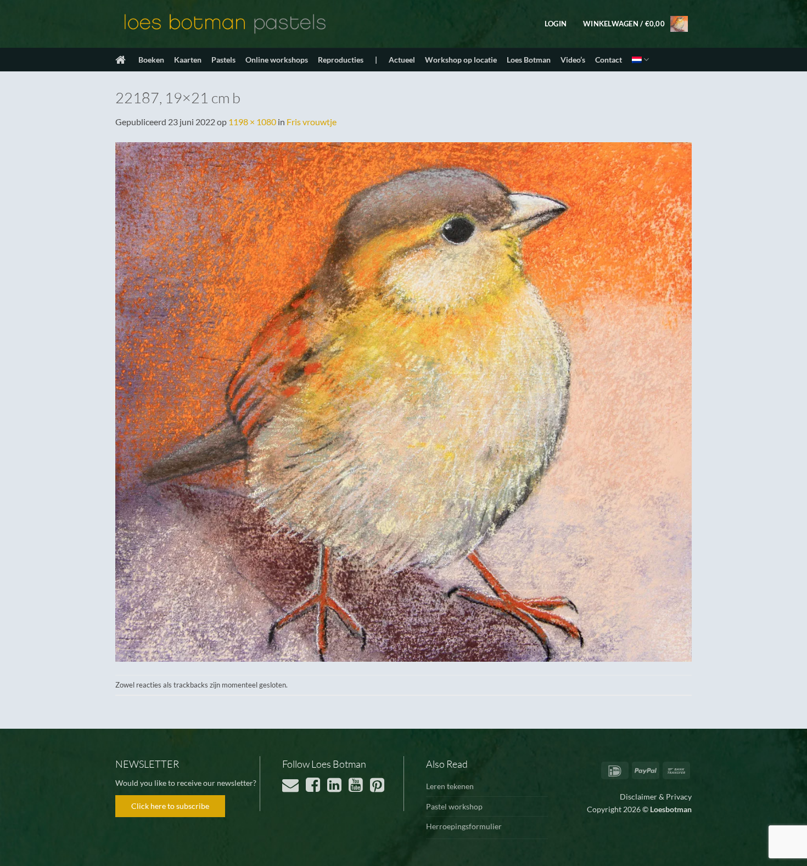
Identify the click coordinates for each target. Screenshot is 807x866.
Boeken (151, 59)
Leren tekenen (450, 786)
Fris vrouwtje (312, 121)
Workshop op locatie (461, 59)
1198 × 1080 (252, 121)
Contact (608, 59)
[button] (556, 23)
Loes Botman (529, 59)
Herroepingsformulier (464, 826)
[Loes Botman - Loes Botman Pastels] (225, 24)
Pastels (223, 59)
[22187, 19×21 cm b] (403, 400)
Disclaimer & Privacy (656, 796)
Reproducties (340, 59)
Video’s (573, 59)
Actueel (402, 59)
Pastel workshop (454, 806)
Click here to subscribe (170, 806)
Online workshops (276, 59)
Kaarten (187, 59)
